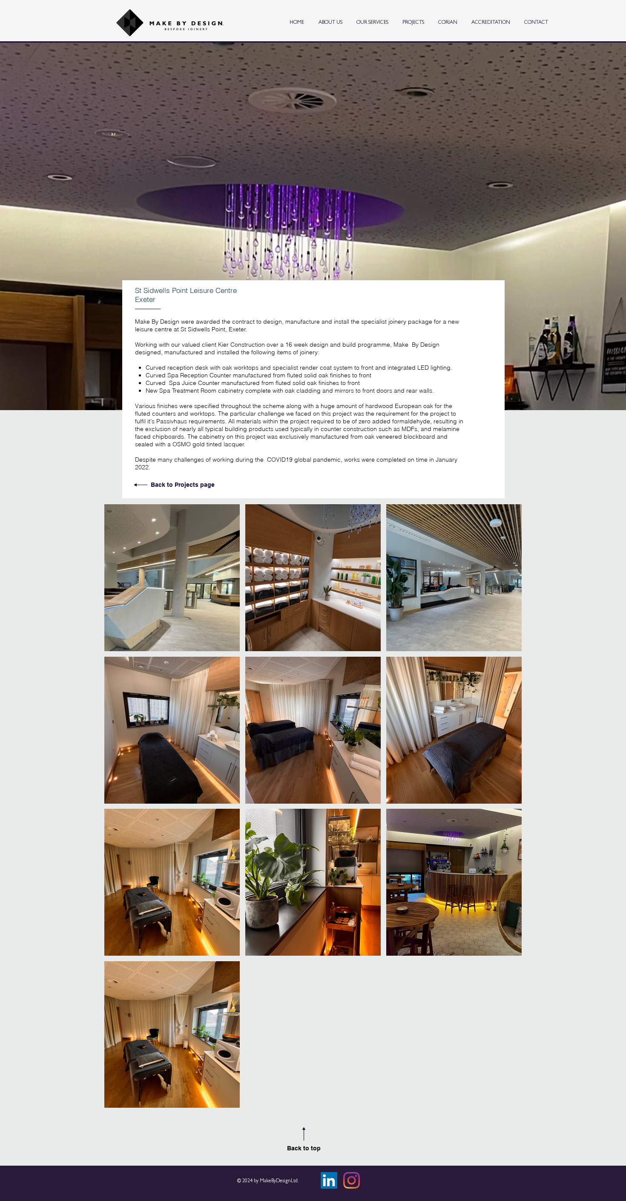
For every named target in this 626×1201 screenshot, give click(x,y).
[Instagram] (351, 1180)
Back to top (304, 1148)
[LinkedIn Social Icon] (329, 1180)
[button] (172, 577)
